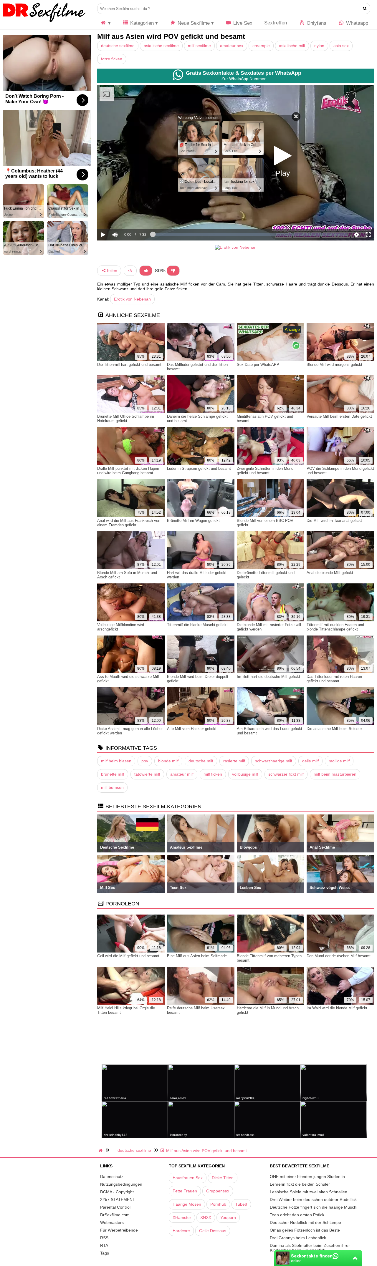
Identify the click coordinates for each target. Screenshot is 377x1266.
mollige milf (339, 761)
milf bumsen (112, 787)
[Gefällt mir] (145, 271)
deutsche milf (200, 761)
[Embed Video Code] (130, 271)
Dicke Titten (223, 1177)
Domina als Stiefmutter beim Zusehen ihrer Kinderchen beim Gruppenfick (310, 1247)
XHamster (182, 1217)
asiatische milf (292, 45)
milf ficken (213, 774)
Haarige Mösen (187, 1204)
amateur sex (231, 45)
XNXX (205, 1217)
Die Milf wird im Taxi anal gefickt (334, 520)
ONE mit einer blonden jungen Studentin (307, 1176)
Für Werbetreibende (119, 1230)
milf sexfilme (199, 45)
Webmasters (112, 1222)
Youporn (228, 1217)
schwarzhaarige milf (273, 761)
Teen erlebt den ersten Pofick (297, 1214)
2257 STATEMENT (117, 1199)
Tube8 (241, 1204)
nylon (319, 45)
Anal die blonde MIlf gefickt (330, 572)
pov (144, 761)
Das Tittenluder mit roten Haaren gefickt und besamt (334, 678)
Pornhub (218, 1204)
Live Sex (242, 23)
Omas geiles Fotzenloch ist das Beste (305, 1230)
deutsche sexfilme (118, 45)
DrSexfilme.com (115, 1214)
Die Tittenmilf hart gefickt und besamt (129, 364)
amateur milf (182, 774)
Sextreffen (275, 23)
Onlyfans (315, 23)
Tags (104, 1253)
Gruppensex (217, 1191)
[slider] (250, 234)
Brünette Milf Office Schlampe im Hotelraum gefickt (125, 418)
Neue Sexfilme (193, 23)
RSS (104, 1237)
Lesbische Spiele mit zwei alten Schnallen (308, 1191)
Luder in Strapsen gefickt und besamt (199, 468)
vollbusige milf (245, 774)
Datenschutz (111, 1176)
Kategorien (141, 23)
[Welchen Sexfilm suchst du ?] (364, 8)
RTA (104, 1245)
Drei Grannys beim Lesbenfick (298, 1237)
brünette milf (112, 774)
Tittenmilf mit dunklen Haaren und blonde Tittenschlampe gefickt (335, 627)
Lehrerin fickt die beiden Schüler (300, 1184)
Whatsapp (356, 23)
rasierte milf (234, 761)
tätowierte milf (147, 774)
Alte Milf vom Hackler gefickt (191, 728)
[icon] (105, 23)
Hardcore (181, 1230)
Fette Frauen (185, 1191)
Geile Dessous (212, 1230)
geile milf (310, 761)
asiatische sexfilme (161, 45)
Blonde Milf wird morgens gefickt (334, 364)
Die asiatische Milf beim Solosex (335, 728)
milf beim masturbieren (335, 774)
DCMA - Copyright (117, 1191)
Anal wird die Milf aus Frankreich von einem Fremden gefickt (128, 522)
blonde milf (168, 761)
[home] (101, 1150)
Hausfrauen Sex (188, 1177)
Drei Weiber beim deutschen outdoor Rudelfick (313, 1199)
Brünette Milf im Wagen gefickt (193, 520)
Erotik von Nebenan (132, 299)
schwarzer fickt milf (286, 774)
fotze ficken (111, 59)
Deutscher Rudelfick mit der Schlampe (305, 1222)
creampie (261, 45)
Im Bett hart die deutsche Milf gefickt (268, 676)
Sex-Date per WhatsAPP (258, 364)
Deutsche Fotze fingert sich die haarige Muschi (313, 1207)
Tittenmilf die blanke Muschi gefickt (197, 625)
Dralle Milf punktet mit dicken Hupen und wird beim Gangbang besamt (128, 470)
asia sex (341, 45)
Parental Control (115, 1207)
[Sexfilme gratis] (44, 22)
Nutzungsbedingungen (121, 1184)
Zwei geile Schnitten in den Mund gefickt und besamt (265, 470)
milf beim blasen (116, 761)
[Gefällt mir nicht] (173, 271)
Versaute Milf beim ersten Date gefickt (339, 416)
